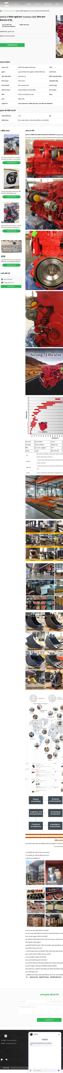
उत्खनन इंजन (11, 11)
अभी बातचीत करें (11, 45)
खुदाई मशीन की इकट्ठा (44, 977)
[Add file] (30, 1070)
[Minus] (59, 1034)
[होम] (6, 4)
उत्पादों (6, 11)
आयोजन (57, 4)
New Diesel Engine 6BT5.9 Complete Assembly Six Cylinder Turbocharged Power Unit (10, 159)
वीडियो (29, 4)
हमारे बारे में (37, 4)
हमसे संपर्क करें (48, 4)
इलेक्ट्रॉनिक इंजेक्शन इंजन (55, 977)
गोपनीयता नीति (6, 1067)
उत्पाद (22, 4)
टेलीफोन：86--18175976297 (9, 1040)
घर (16, 4)
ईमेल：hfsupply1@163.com (9, 1043)
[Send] (59, 1070)
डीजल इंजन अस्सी (34, 977)
